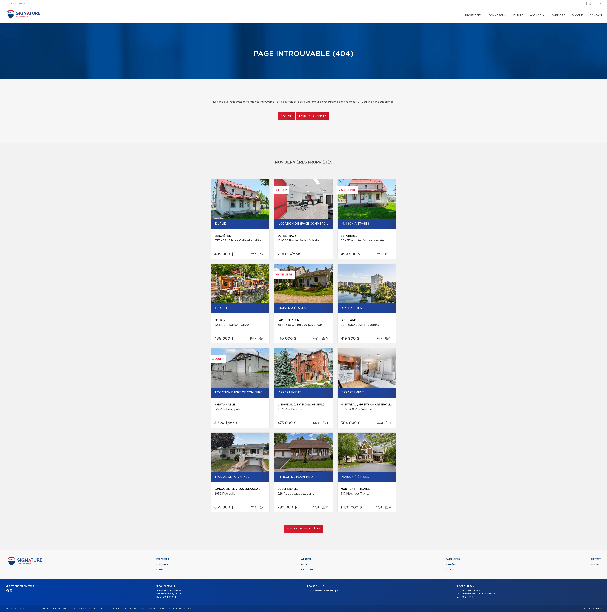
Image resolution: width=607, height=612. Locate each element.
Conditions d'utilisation (153, 608)
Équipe (518, 15)
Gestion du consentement (180, 608)
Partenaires (453, 559)
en (599, 4)
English (595, 564)
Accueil (286, 116)
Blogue (577, 15)
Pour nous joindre (312, 116)
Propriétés (473, 15)
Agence (535, 15)
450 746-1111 (468, 597)
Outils (305, 564)
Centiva (598, 608)
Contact (596, 15)
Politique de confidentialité (125, 608)
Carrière (558, 15)
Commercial (497, 15)
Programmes (308, 570)
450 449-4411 (168, 597)
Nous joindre (18, 4)
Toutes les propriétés (303, 529)
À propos (306, 559)
